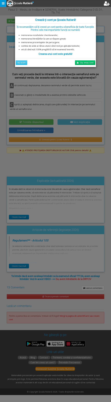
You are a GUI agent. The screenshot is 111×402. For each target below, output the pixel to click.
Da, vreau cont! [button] (87, 62)
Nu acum (21, 62)
